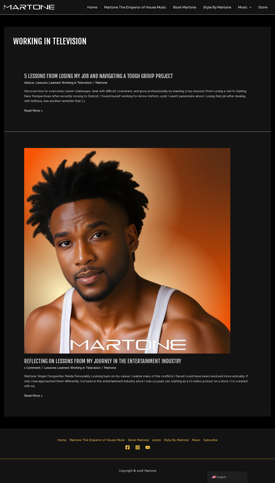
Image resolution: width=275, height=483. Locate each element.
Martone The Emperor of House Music (135, 7)
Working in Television (77, 83)
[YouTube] (147, 447)
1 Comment (32, 368)
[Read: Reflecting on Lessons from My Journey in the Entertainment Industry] (127, 250)
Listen (156, 440)
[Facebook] (127, 447)
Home (92, 7)
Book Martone (184, 7)
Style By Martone (217, 7)
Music (242, 7)
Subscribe (210, 440)
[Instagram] (137, 447)
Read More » (33, 110)
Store (263, 7)
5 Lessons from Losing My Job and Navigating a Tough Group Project (98, 76)
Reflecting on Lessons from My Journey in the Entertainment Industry (102, 361)
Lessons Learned (47, 83)
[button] (249, 7)
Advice (29, 83)
